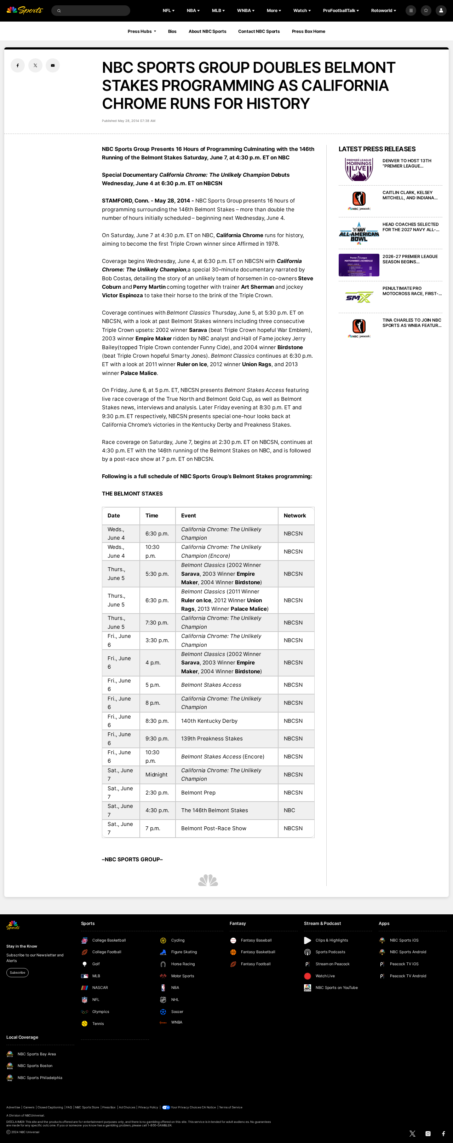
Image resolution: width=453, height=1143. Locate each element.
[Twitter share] (35, 65)
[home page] (24, 11)
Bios (172, 31)
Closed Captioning (50, 1107)
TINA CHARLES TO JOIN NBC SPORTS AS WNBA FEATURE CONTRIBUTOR (412, 322)
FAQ (69, 1107)
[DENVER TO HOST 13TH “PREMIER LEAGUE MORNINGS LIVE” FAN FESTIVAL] (359, 169)
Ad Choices (127, 1107)
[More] (411, 10)
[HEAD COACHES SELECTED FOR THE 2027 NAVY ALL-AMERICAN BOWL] (359, 233)
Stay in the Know (21, 946)
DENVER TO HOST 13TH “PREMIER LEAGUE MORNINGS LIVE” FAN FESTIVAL (407, 163)
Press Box (109, 1107)
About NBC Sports (207, 31)
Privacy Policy (148, 1107)
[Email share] (53, 65)
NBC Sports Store (87, 1107)
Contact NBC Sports (259, 31)
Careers (28, 1107)
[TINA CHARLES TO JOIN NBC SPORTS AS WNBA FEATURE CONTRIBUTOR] (359, 328)
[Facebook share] (18, 65)
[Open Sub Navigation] (174, 10)
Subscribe (17, 972)
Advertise (13, 1107)
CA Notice (209, 1107)
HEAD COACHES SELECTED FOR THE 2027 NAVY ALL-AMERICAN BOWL (411, 227)
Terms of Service (230, 1107)
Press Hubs (140, 31)
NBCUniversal (34, 1115)
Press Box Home (308, 31)
